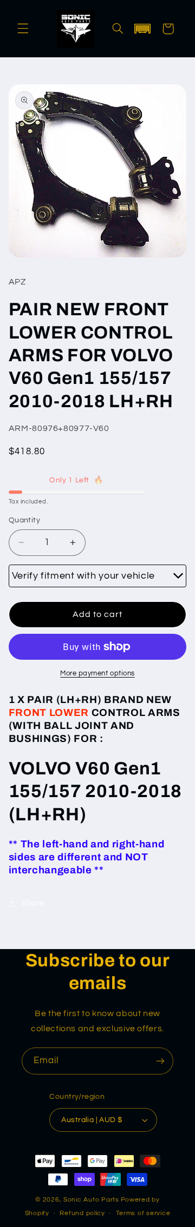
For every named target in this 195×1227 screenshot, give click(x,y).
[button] (22, 28)
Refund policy (82, 1213)
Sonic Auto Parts (91, 1200)
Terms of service (143, 1213)
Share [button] (33, 903)
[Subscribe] (160, 1060)
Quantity (24, 520)
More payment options (97, 673)
